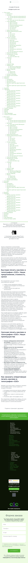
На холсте (12, 34)
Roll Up (6, 112)
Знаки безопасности (12, 30)
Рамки (8, 70)
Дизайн (13, 453)
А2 (10, 61)
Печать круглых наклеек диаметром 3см (13, 94)
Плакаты (9, 58)
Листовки (6, 76)
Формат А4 (13, 44)
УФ (10, 32)
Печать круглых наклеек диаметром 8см (13, 104)
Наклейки (6, 89)
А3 (10, 63)
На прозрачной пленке (16, 51)
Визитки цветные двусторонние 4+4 (16, 83)
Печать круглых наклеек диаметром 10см (13, 106)
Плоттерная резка (12, 52)
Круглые (12, 40)
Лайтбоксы (10, 65)
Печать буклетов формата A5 (18, 17)
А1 (10, 60)
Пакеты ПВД (10, 64)
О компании (14, 460)
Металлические (11, 81)
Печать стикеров (11, 74)
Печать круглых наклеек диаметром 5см (13, 99)
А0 (10, 59)
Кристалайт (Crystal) (15, 68)
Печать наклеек (11, 37)
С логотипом (13, 39)
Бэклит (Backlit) (11, 69)
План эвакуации (11, 21)
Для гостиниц (13, 22)
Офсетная (12, 71)
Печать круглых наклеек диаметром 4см (13, 96)
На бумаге (9, 79)
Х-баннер (12, 55)
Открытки (9, 13)
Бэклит (6, 110)
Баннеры (9, 18)
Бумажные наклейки (15, 45)
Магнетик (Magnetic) (15, 66)
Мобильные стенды (12, 54)
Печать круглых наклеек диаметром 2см (13, 91)
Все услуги (7, 12)
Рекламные (13, 42)
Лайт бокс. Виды (15, 456)
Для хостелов (13, 24)
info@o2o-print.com (14, 9)
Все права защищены (14, 508)
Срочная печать (14, 41)
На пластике (13, 27)
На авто (12, 47)
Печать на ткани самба (10, 114)
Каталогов (12, 73)
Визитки (6, 78)
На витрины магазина (16, 49)
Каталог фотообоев (12, 75)
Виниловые (13, 46)
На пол (11, 50)
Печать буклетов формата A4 (18, 16)
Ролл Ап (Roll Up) (14, 56)
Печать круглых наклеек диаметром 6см (13, 101)
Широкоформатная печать (14, 31)
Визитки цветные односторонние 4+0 (16, 86)
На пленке (12, 29)
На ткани (12, 35)
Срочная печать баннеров (17, 20)
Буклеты (9, 15)
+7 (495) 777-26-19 (14, 7)
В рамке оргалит (14, 26)
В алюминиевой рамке (16, 25)
